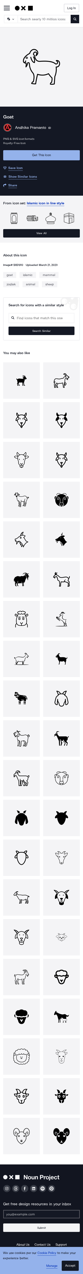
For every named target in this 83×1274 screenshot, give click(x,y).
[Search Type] (10, 19)
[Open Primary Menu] (7, 8)
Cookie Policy (46, 1253)
